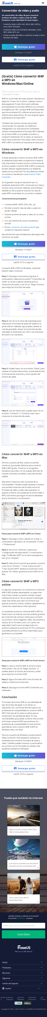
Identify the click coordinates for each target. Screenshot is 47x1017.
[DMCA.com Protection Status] (28, 1003)
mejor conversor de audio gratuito (20, 227)
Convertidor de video (10, 94)
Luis (35, 91)
